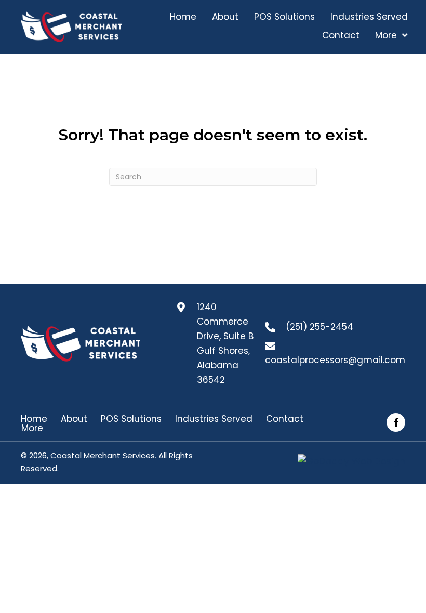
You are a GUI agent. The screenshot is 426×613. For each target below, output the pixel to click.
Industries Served (213, 419)
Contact (284, 419)
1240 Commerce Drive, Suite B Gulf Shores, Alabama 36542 (225, 343)
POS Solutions (131, 419)
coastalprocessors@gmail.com (335, 360)
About (74, 419)
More (32, 428)
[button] (396, 422)
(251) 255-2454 (319, 327)
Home (34, 419)
